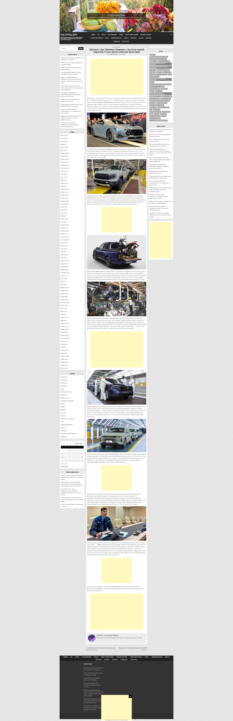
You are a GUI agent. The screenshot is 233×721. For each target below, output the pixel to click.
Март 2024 (64, 222)
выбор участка (167, 72)
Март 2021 (64, 320)
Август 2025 (64, 171)
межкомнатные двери (155, 96)
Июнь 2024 (64, 213)
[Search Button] (171, 34)
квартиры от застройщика (157, 86)
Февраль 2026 (65, 153)
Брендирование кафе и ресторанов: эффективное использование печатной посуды (160, 214)
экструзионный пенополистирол (158, 120)
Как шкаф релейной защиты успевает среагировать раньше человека (92, 685)
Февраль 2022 (65, 287)
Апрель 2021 (64, 317)
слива (151, 114)
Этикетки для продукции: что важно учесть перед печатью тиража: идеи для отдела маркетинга (72, 87)
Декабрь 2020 (65, 329)
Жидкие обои (153, 61)
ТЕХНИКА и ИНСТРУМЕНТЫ (97, 38)
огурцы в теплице (154, 99)
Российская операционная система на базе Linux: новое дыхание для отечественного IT (71, 484)
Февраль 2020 (65, 356)
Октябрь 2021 (64, 299)
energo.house (124, 720)
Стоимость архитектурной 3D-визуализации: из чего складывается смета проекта (71, 111)
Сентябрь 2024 (65, 204)
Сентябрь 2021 (65, 302)
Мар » (66, 466)
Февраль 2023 (65, 260)
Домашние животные (116, 38)
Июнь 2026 (64, 141)
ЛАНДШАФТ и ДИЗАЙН (145, 34)
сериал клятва (166, 112)
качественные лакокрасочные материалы (160, 84)
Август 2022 (64, 275)
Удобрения (64, 436)
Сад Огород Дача (116, 14)
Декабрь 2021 (64, 293)
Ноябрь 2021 (64, 296)
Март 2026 (64, 150)
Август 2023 (64, 243)
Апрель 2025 (64, 183)
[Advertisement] (116, 707)
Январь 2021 (64, 326)
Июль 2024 (64, 210)
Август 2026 (64, 135)
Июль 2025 (64, 174)
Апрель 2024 (64, 219)
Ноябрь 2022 (64, 269)
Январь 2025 (64, 192)
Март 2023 (64, 257)
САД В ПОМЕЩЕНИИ (112, 34)
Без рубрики (64, 380)
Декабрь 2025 (65, 159)
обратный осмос (167, 96)
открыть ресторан (165, 99)
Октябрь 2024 (65, 201)
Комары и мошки (65, 398)
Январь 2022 (64, 290)
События (141, 38)
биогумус (152, 72)
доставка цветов (154, 77)
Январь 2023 (64, 263)
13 (62, 457)
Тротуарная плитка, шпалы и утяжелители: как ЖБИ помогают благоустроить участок (70, 124)
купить (152, 91)
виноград (158, 72)
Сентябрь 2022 (65, 272)
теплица (157, 114)
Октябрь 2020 (65, 335)
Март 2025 (64, 186)
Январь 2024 (64, 228)
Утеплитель (153, 70)
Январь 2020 (64, 359)
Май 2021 (63, 314)
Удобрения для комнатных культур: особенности (159, 67)
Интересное (134, 38)
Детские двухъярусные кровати (158, 59)
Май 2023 (63, 251)
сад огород (157, 109)
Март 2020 (64, 353)
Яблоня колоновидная (163, 70)
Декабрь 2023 (65, 231)
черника (164, 116)
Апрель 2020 (64, 350)
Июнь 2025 (64, 177)
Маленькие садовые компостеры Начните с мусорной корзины (72, 477)
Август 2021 (64, 305)
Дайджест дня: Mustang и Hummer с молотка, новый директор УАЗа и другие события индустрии (116, 50)
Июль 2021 (64, 308)
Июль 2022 (64, 278)
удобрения (163, 114)
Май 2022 (63, 281)
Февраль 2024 (65, 225)
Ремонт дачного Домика (131, 34)
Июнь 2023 (64, 249)
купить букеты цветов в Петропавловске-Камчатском (157, 93)
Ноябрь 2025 (64, 162)
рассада (63, 413)
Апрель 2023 (64, 254)
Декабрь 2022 (65, 266)
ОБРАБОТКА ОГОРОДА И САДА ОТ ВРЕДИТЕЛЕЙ (157, 64)
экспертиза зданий (155, 118)
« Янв (62, 466)
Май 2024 (63, 216)
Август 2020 (64, 341)
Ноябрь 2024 (64, 198)
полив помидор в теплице (157, 105)
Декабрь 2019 (64, 362)
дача (170, 74)
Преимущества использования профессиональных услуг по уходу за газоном (71, 492)
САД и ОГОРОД (125, 41)
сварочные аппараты (155, 112)
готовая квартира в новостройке (158, 74)
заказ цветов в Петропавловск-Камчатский (158, 79)
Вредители (64, 386)
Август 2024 (64, 207)
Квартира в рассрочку (164, 61)
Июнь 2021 (64, 311)
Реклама (63, 416)
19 (82, 457)
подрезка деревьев (162, 103)
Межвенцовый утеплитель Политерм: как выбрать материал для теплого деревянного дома (72, 117)
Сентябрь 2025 (65, 168)
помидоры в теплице (163, 107)
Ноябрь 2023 (64, 234)
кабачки (152, 82)
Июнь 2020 (64, 344)
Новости (126, 38)
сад (151, 109)
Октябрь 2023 (65, 237)
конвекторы (164, 89)
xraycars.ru (116, 720)
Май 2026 (63, 144)
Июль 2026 (64, 138)
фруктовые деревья (155, 116)
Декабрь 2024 (65, 195)
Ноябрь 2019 (64, 365)
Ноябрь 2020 (64, 332)
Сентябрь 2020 (65, 338)
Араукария (152, 55)
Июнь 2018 (64, 368)
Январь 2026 (64, 156)
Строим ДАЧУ (116, 41)
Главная (93, 34)
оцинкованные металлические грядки (159, 101)
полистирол (153, 107)
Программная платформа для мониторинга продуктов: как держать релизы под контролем (71, 94)
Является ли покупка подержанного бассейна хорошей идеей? (72, 499)
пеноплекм (152, 103)
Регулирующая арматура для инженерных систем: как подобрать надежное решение (159, 208)
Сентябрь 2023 (65, 240)
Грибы (62, 389)
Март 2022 (64, 284)
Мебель (107, 38)
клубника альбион (154, 89)
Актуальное (148, 38)
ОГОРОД (103, 34)
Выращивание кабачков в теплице (158, 57)
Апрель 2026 (64, 147)
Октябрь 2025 (65, 165)
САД (98, 34)
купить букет (158, 91)
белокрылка (64, 383)
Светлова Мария (113, 54)
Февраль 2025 (65, 189)
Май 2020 (63, 347)
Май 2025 (63, 180)
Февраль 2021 (65, 323)
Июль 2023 (64, 246)
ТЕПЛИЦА (121, 34)
